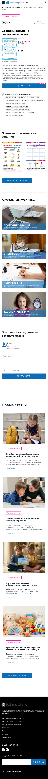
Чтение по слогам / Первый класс (17, 109)
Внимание (40, 100)
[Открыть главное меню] (3, 2)
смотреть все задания (16, 180)
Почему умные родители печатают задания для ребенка (23, 519)
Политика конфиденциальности (13, 718)
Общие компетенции (13, 100)
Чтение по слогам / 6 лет (14, 115)
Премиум (5, 731)
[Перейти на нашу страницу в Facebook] (3, 749)
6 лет (24, 103)
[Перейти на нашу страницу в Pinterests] (7, 749)
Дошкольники (11, 97)
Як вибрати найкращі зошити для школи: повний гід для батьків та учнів (22, 456)
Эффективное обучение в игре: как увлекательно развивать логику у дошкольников (23, 650)
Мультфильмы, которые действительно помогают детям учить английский (21, 585)
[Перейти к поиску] (27, 2)
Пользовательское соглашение (13, 721)
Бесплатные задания (13, 103)
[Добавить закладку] (10, 22)
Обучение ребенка (13, 448)
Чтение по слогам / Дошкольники (17, 106)
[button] (3, 156)
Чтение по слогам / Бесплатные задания (20, 112)
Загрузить (25, 86)
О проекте (5, 728)
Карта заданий (7, 737)
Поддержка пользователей (11, 724)
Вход (45, 2)
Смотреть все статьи (17, 676)
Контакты (5, 734)
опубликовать (24, 376)
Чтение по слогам (10, 16)
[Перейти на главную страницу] (15, 2)
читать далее (10, 469)
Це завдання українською (9, 61)
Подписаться (38, 762)
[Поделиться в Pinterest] (6, 22)
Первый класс (23, 97)
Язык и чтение (34, 97)
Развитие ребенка (13, 513)
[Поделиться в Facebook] (3, 22)
